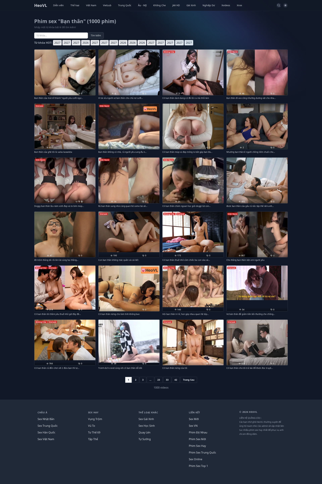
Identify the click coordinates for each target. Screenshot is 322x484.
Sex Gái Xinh (146, 419)
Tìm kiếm (96, 35)
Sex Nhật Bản (46, 419)
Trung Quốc (124, 5)
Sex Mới (194, 419)
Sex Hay (93, 412)
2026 (86, 43)
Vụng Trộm (95, 419)
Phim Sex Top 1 (198, 466)
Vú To (91, 426)
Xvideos (226, 5)
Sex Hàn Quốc (46, 432)
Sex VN (193, 426)
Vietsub (107, 5)
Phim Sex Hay (197, 446)
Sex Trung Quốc (48, 426)
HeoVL (40, 5)
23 (158, 379)
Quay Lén (144, 432)
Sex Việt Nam (46, 439)
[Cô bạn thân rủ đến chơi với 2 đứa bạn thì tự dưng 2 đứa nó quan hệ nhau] (64, 340)
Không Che (159, 5)
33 (167, 379)
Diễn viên (58, 5)
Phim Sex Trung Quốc (202, 452)
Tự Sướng (145, 439)
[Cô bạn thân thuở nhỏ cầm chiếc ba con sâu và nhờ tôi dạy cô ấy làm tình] (193, 232)
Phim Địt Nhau (198, 432)
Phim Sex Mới (197, 439)
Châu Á (42, 412)
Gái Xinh (191, 5)
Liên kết (194, 412)
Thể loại (74, 5)
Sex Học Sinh (147, 426)
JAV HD (176, 5)
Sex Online (195, 459)
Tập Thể (93, 439)
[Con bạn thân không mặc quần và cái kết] (128, 232)
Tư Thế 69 (94, 432)
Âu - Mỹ (142, 5)
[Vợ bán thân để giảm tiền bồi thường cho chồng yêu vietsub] (257, 283)
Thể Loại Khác (148, 412)
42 (175, 379)
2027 (57, 43)
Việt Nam (91, 5)
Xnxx (239, 5)
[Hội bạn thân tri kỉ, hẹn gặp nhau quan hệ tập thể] (193, 286)
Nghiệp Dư (209, 5)
